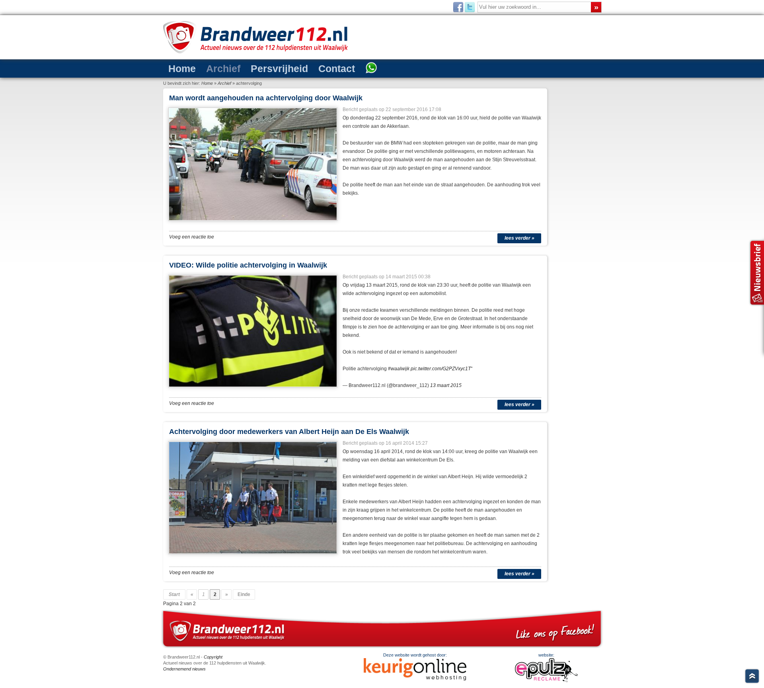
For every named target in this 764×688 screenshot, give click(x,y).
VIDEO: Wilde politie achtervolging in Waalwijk (248, 265)
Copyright (213, 657)
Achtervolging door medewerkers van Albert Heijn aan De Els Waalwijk (289, 432)
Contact (336, 68)
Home (182, 68)
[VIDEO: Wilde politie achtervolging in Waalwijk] (253, 390)
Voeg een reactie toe (191, 237)
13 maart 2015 (446, 385)
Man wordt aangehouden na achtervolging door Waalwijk (266, 98)
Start (174, 594)
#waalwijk (398, 368)
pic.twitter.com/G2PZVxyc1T (441, 368)
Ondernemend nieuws (184, 668)
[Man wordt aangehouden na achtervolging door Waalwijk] (253, 223)
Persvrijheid (279, 68)
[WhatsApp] (371, 68)
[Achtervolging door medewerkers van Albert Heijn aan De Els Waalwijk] (253, 556)
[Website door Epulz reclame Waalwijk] (546, 680)
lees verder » (519, 238)
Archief (223, 68)
